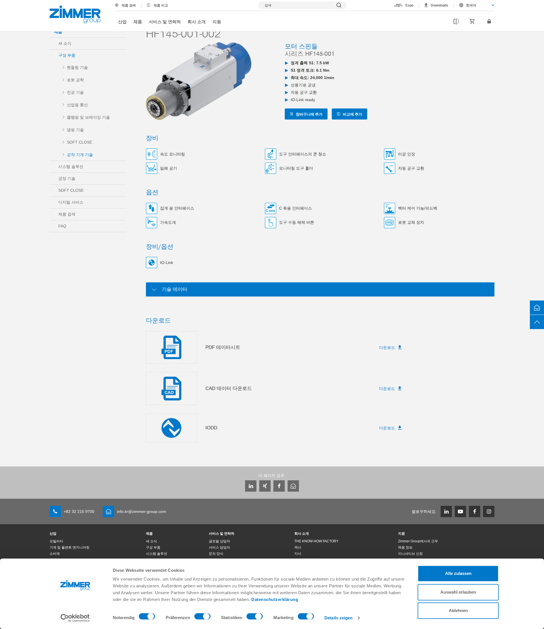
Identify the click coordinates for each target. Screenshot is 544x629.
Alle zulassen (458, 573)
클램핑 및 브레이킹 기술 (88, 117)
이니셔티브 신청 (410, 554)
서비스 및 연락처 (165, 21)
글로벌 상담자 (219, 541)
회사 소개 (197, 21)
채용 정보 (405, 547)
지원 (216, 21)
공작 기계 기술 (80, 154)
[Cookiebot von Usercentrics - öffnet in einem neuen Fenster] (75, 618)
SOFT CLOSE (79, 142)
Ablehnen (458, 610)
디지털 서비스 (70, 202)
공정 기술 (66, 178)
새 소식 (64, 43)
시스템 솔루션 (70, 166)
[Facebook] (279, 486)
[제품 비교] (456, 21)
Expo (409, 5)
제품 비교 (161, 5)
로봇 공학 (75, 80)
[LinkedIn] (250, 486)
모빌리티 (56, 541)
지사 (297, 554)
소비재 (55, 554)
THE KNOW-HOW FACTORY (316, 541)
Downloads (439, 5)
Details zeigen (338, 617)
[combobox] (474, 5)
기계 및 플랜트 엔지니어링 (70, 547)
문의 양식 (216, 554)
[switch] (202, 617)
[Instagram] (488, 511)
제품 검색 (129, 5)
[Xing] (265, 486)
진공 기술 (75, 92)
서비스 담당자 (219, 547)
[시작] (75, 15)
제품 (137, 21)
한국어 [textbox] (471, 5)
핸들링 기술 (77, 67)
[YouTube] (460, 511)
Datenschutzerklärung (274, 599)
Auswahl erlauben (458, 592)
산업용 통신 (77, 105)
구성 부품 (66, 55)
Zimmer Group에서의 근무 (418, 541)
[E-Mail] (293, 486)
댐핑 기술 (75, 129)
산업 (122, 21)
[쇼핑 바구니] (472, 21)
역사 (297, 547)
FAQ (62, 226)
